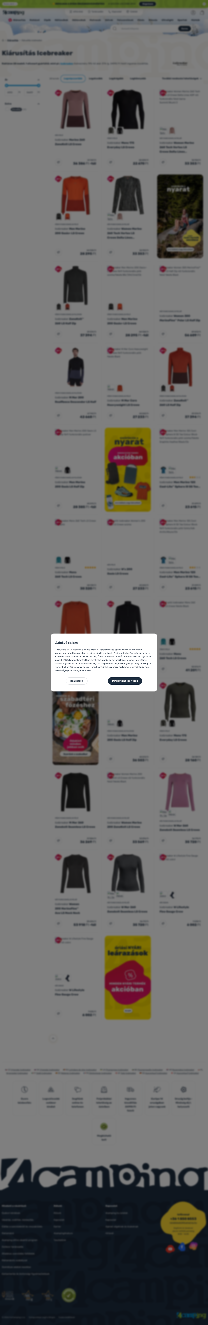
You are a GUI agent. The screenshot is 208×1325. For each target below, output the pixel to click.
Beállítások (76, 680)
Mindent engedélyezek (125, 680)
